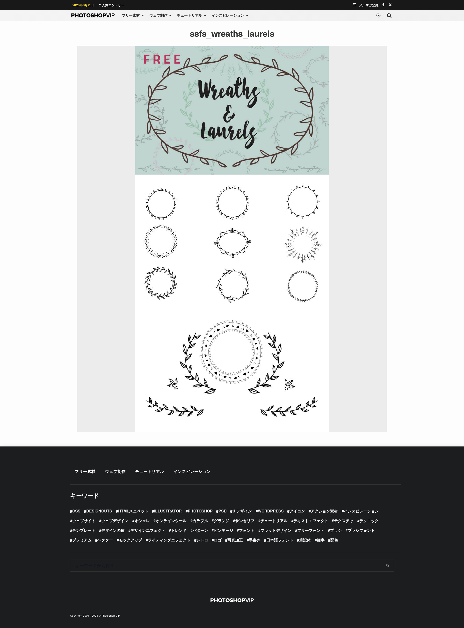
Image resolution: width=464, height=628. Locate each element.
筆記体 (305, 540)
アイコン (297, 511)
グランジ (221, 520)
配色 (334, 540)
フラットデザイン (276, 530)
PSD (222, 511)
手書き (255, 540)
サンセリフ (244, 520)
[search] (388, 565)
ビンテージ (223, 530)
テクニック (369, 520)
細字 (321, 540)
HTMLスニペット (133, 511)
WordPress (271, 511)
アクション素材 (324, 511)
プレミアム (82, 540)
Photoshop (200, 511)
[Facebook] (383, 4)
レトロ (202, 540)
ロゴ (218, 540)
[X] (390, 4)
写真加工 (235, 540)
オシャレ (142, 520)
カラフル (200, 520)
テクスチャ (343, 520)
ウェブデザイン (114, 520)
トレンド (179, 530)
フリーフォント (310, 530)
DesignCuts (99, 511)
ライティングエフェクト (169, 540)
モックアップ (130, 540)
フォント (246, 530)
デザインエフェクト (147, 530)
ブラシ (336, 530)
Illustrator (168, 511)
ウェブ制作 (158, 15)
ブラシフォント (361, 530)
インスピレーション (228, 15)
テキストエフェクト (310, 520)
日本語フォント (279, 540)
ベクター (105, 540)
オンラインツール (171, 520)
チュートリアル (189, 15)
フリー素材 (131, 15)
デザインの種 (112, 530)
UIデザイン (242, 511)
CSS (76, 511)
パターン (200, 530)
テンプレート (83, 530)
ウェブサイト (83, 520)
